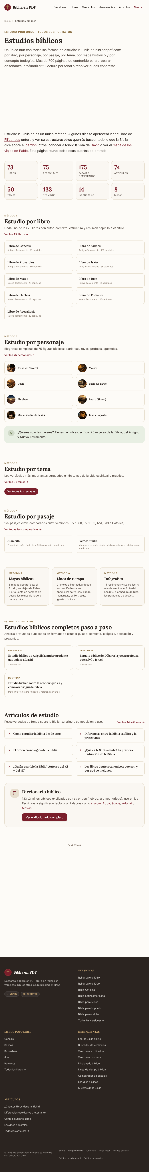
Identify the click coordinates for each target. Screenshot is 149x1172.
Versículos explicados (91, 1051)
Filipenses (12, 140)
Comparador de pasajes (92, 1075)
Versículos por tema (90, 1057)
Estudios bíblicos (88, 1081)
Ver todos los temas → (21, 491)
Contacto (91, 1150)
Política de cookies (93, 1158)
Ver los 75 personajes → (19, 355)
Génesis (9, 1038)
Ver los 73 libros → (16, 234)
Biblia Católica (86, 989)
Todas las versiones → (91, 1020)
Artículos (124, 7)
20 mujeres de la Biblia (106, 432)
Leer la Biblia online (89, 1038)
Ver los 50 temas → (16, 481)
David (95, 145)
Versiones (61, 7)
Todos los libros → (15, 1069)
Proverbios (10, 1051)
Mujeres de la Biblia (89, 1087)
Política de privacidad (70, 1158)
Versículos (88, 7)
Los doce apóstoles (15, 1124)
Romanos (9, 1063)
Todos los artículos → (16, 1130)
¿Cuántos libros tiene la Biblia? (22, 1106)
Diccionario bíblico (89, 1063)
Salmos (8, 1045)
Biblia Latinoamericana (91, 995)
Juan (7, 1057)
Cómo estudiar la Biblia (17, 1118)
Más (136, 7)
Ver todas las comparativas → (23, 529)
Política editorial (121, 1150)
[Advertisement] (74, 99)
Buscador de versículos (92, 1045)
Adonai (127, 803)
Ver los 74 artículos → (131, 722)
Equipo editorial (76, 1150)
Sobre (62, 1150)
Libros (74, 7)
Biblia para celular (88, 1014)
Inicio (7, 20)
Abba (106, 803)
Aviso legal (104, 1150)
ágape (116, 803)
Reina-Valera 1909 (89, 983)
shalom (96, 803)
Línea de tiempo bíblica (92, 1069)
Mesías (26, 808)
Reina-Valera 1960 (89, 977)
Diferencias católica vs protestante (25, 1112)
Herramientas (107, 7)
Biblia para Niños (88, 1002)
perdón (31, 145)
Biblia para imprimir (89, 1008)
